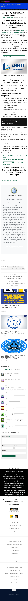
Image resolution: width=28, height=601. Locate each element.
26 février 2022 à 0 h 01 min (16, 387)
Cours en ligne (14, 522)
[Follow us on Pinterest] (19, 597)
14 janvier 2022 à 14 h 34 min (19, 419)
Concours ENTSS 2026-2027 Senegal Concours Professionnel (13, 332)
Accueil (2, 9)
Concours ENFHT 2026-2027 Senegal (15, 266)
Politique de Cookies (14, 576)
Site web (4, 450)
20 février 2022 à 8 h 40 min (19, 395)
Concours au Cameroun (14, 538)
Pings (17, 369)
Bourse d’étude (14, 547)
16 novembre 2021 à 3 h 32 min (21, 425)
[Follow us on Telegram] (16, 597)
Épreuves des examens (14, 528)
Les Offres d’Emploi (14, 550)
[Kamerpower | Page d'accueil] (7, 2)
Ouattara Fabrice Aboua (8, 17)
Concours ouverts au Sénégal (14, 541)
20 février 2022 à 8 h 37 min (14, 401)
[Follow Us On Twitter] (8, 597)
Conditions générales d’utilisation (14, 567)
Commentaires (7, 369)
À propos (15, 579)
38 (26, 316)
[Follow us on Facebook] (10, 597)
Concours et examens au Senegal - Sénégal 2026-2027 (12, 268)
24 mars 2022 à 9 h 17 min (16, 379)
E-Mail (16, 445)
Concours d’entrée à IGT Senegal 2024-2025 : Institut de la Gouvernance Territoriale (13, 356)
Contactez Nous (14, 582)
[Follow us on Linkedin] (17, 597)
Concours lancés (14, 553)
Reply (6, 376)
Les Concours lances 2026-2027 (9, 180)
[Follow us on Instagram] (14, 597)
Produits (15, 534)
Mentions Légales (14, 561)
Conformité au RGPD (15, 564)
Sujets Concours (14, 531)
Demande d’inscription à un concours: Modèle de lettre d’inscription (11, 307)
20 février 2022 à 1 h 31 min (21, 407)
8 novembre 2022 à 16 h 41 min (13, 373)
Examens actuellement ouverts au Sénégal (8, 9)
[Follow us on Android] (12, 597)
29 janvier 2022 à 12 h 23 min (18, 413)
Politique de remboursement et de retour (14, 573)
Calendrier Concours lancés (14, 525)
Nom (3, 445)
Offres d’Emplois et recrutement (14, 544)
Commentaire (6, 436)
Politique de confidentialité (14, 570)
